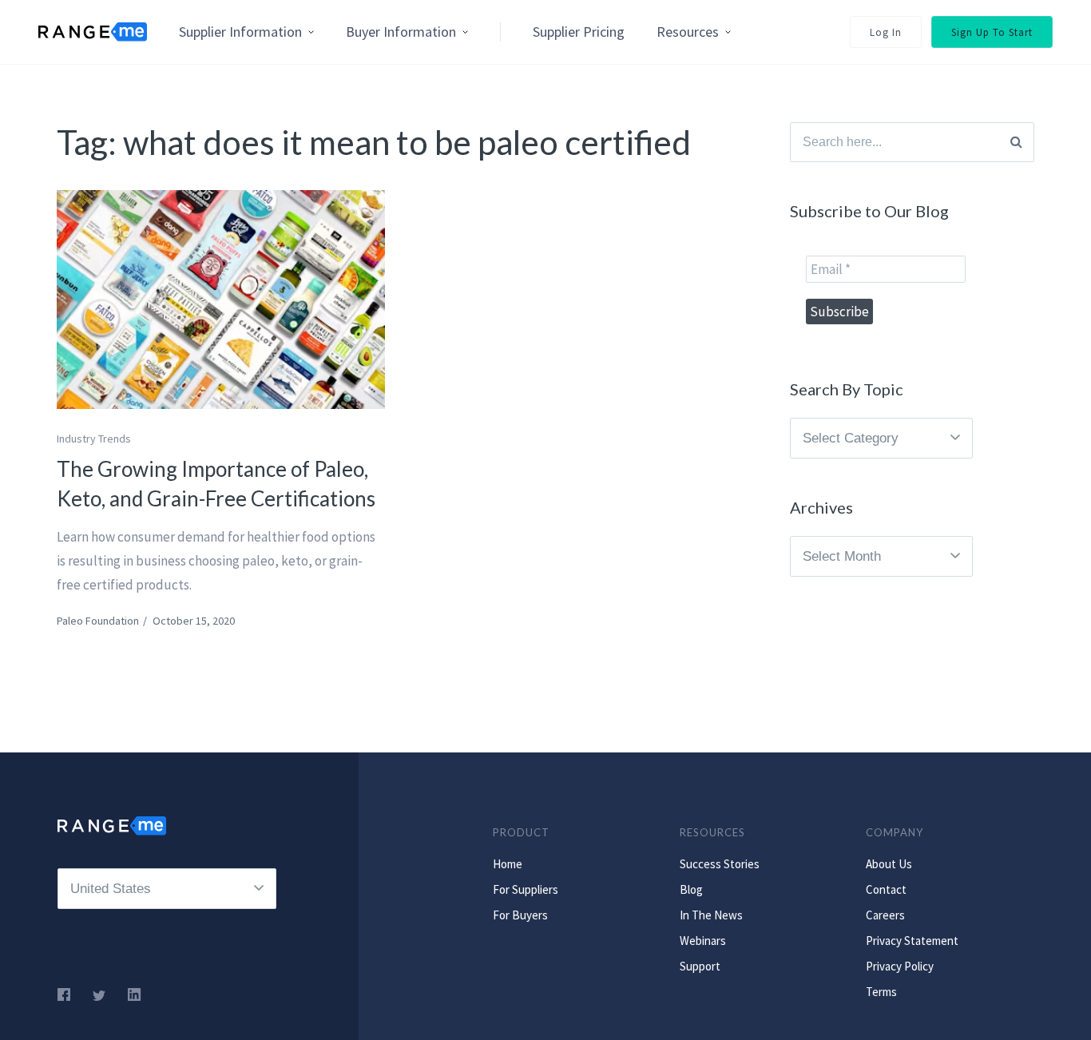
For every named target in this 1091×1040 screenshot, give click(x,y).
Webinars (703, 940)
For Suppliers (525, 889)
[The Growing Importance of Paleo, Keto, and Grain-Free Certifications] (221, 299)
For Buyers (520, 915)
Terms (881, 991)
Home (507, 863)
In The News (711, 915)
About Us (889, 863)
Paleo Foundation (98, 620)
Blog (691, 889)
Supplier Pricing (579, 31)
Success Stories (720, 863)
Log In (886, 32)
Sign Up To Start (992, 32)
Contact (886, 889)
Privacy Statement (912, 940)
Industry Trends (94, 438)
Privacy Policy (900, 966)
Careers (885, 915)
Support (700, 966)
